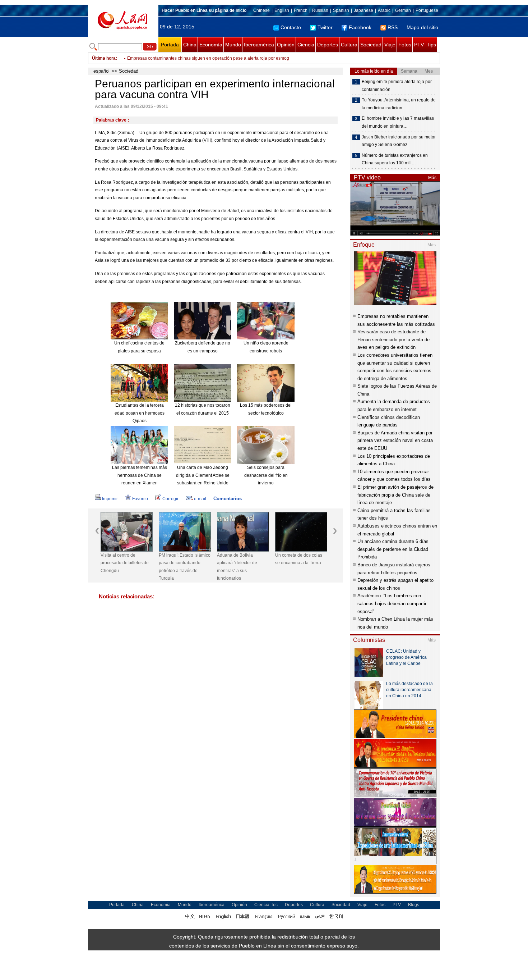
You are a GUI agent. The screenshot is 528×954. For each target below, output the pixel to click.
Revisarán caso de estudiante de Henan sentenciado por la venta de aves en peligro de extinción (393, 339)
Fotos (404, 44)
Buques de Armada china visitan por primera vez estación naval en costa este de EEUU (395, 440)
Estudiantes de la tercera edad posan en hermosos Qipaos (140, 413)
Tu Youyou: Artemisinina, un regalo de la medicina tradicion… (399, 103)
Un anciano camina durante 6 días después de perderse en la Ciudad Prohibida (393, 549)
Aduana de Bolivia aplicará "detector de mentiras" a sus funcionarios (237, 567)
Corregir (170, 498)
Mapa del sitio (422, 27)
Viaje (389, 44)
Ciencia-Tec (266, 904)
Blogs (413, 904)
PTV (419, 44)
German (403, 10)
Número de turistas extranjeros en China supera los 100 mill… (395, 159)
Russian (320, 10)
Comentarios (227, 498)
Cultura (349, 44)
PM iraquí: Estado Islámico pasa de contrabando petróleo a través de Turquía (184, 567)
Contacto (291, 27)
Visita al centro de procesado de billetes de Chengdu (125, 563)
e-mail (200, 498)
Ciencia (305, 44)
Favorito (140, 498)
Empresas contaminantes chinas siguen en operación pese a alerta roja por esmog (208, 58)
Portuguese (427, 10)
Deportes (327, 44)
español (101, 71)
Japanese (363, 10)
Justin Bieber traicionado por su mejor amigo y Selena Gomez (399, 140)
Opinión (286, 44)
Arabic (384, 10)
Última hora (104, 58)
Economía (210, 44)
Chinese (261, 10)
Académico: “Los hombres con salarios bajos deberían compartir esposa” (391, 603)
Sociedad (370, 44)
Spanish (341, 10)
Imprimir (110, 498)
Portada (170, 44)
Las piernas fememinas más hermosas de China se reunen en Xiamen (139, 475)
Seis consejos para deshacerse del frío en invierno (266, 475)
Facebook (360, 27)
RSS (393, 27)
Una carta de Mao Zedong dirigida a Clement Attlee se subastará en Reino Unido (203, 475)
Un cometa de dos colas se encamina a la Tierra (298, 559)
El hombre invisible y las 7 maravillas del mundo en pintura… (398, 122)
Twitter (325, 27)
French (300, 10)
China (189, 44)
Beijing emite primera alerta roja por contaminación (397, 85)
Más (432, 177)
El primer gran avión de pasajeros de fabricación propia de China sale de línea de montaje (395, 494)
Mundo (233, 44)
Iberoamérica (259, 44)
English (281, 10)
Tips (431, 44)
